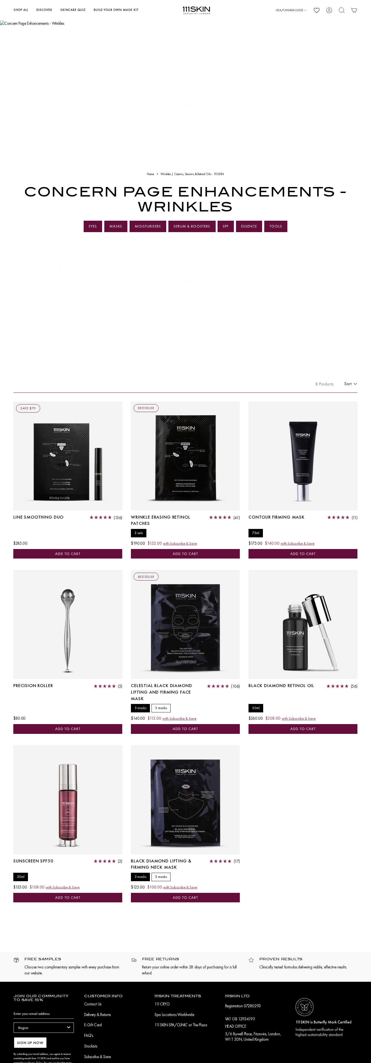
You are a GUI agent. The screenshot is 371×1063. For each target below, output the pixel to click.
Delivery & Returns (97, 1014)
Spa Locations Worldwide (174, 1014)
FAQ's (88, 1035)
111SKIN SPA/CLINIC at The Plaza (181, 1025)
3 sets (138, 533)
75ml (255, 533)
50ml (20, 876)
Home (150, 174)
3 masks (161, 708)
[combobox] (42, 1028)
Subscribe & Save (97, 1056)
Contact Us (92, 1004)
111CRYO (162, 1004)
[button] (21, 10)
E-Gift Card (93, 1025)
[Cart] (354, 10)
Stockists (90, 1046)
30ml (256, 708)
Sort (347, 383)
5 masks (140, 708)
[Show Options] (68, 1028)
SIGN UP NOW (30, 1042)
